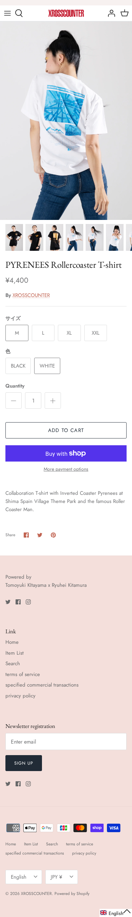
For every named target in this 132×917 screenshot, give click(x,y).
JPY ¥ (56, 877)
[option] (66, 120)
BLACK (18, 366)
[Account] (109, 13)
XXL (96, 333)
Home (12, 642)
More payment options (66, 469)
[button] (116, 913)
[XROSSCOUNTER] (66, 13)
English (18, 877)
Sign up (23, 763)
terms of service (22, 674)
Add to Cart (66, 430)
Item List (14, 653)
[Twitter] (7, 601)
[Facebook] (18, 601)
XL (69, 333)
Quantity (14, 386)
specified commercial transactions (42, 685)
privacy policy (20, 695)
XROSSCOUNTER (31, 295)
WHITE (47, 366)
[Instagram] (28, 601)
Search (12, 663)
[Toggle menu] (7, 13)
